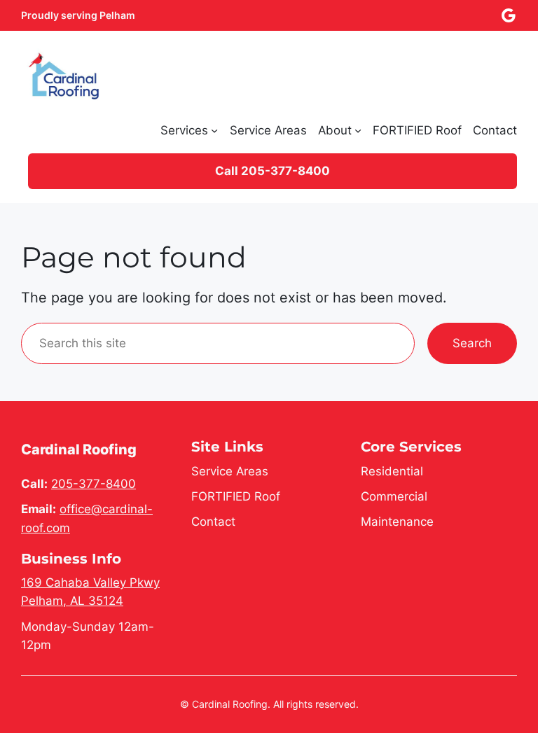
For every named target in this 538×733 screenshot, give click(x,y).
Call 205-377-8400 (272, 171)
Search (472, 343)
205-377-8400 (93, 484)
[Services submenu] (214, 130)
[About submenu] (357, 130)
